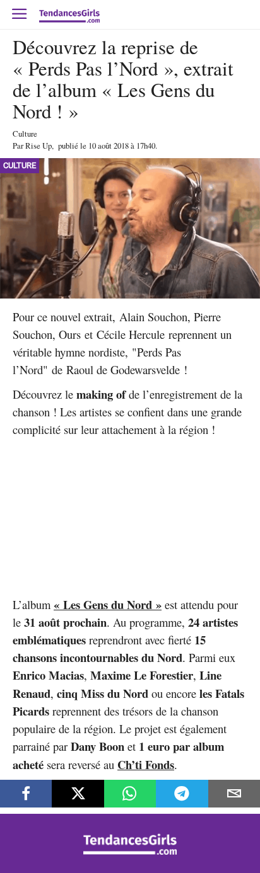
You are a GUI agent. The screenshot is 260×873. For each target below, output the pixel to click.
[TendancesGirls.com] (130, 851)
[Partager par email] (234, 793)
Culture (25, 133)
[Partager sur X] (77, 793)
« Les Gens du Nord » (108, 604)
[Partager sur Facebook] (26, 793)
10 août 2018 (108, 145)
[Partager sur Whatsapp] (130, 793)
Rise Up (38, 145)
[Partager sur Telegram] (182, 793)
